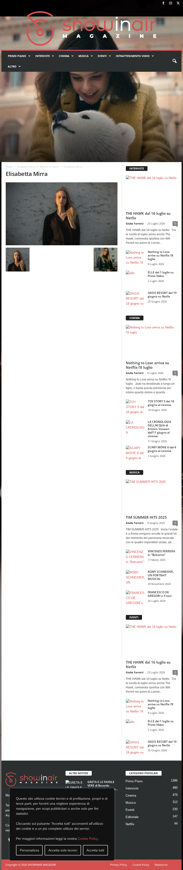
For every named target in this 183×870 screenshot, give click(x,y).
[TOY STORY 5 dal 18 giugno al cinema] (135, 406)
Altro (12, 66)
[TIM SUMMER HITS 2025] (152, 496)
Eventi (102, 56)
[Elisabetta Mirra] (61, 213)
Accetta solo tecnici (62, 850)
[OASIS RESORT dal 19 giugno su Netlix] (135, 298)
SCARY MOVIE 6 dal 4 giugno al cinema (162, 449)
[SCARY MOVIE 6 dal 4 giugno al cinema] (135, 452)
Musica (83, 56)
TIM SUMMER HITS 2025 (146, 517)
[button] (174, 61)
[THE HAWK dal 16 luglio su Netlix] (152, 192)
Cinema (64, 56)
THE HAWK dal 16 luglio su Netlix (148, 215)
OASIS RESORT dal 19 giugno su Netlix (162, 294)
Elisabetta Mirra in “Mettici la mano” (38, 166)
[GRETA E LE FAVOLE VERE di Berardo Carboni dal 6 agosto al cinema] (75, 787)
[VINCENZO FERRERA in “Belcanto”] (135, 556)
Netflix (130, 824)
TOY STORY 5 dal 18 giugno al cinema (161, 403)
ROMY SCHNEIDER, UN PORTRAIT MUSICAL (161, 575)
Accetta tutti (95, 850)
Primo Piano (17, 56)
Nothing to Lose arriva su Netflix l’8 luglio (160, 255)
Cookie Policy (88, 838)
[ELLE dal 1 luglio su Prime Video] (135, 278)
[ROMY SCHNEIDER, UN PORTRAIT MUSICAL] (135, 577)
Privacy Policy (118, 864)
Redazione (161, 864)
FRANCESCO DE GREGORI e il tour (160, 594)
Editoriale (132, 817)
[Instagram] (170, 3)
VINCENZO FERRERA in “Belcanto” (161, 553)
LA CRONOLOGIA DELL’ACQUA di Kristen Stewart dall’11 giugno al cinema (159, 429)
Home (9, 166)
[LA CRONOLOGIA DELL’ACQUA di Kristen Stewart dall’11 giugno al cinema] (135, 427)
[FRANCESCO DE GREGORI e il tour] (135, 597)
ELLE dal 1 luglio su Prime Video (161, 274)
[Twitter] (178, 3)
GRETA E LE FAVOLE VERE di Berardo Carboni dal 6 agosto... (102, 785)
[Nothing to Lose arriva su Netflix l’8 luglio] (135, 257)
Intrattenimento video (133, 56)
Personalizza (29, 850)
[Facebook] (163, 3)
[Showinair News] (91, 28)
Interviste (42, 56)
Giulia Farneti (134, 223)
